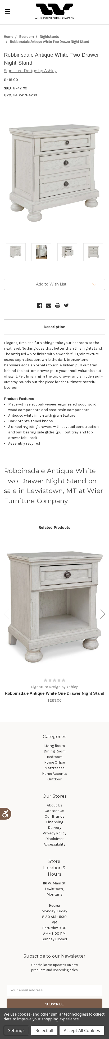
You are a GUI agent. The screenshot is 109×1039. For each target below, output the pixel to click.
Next (102, 614)
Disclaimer (54, 839)
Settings (16, 1030)
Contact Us (54, 811)
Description (54, 326)
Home (8, 37)
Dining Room (55, 751)
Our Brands (55, 816)
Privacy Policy (54, 833)
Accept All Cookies (82, 1030)
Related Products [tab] (54, 527)
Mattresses (54, 768)
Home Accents (54, 773)
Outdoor (54, 779)
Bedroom (26, 37)
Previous (6, 614)
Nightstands (49, 37)
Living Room (54, 745)
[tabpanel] (54, 622)
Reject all (44, 1030)
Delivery (54, 827)
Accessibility (54, 844)
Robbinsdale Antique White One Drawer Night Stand (55, 693)
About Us (54, 805)
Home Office (54, 762)
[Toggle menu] (7, 11)
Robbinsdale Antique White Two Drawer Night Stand (49, 42)
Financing (54, 822)
